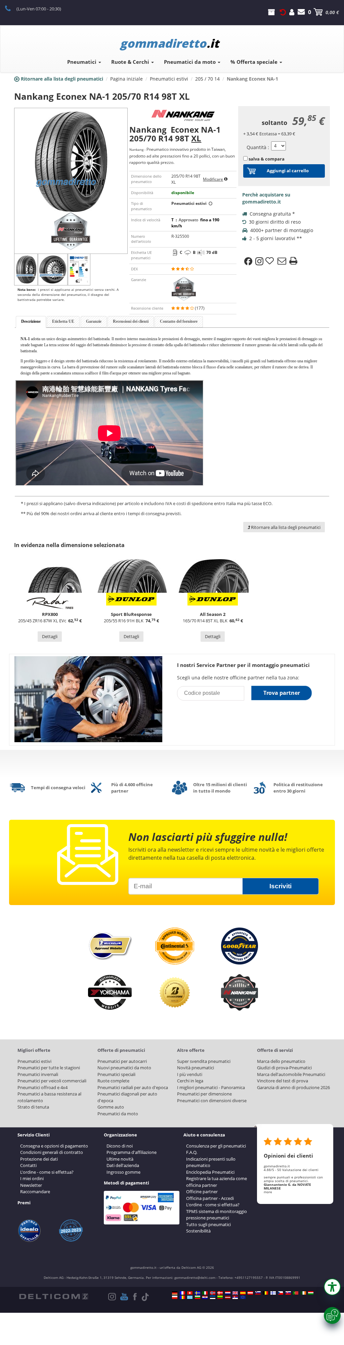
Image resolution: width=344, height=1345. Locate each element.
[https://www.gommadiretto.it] (205, 1293)
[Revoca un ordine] (283, 12)
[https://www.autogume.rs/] (235, 1297)
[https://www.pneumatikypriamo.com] (288, 1293)
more (268, 1192)
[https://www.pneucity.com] (295, 1293)
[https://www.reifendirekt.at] (250, 1293)
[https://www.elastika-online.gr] (189, 1297)
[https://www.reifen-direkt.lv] (227, 1297)
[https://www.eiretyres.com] (303, 1293)
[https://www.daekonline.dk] (220, 1293)
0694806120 (11, 8)
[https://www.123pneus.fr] (182, 1293)
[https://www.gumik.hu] (310, 1293)
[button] (332, 1287)
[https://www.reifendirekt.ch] (189, 1293)
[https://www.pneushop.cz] (280, 1293)
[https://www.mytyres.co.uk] (235, 1293)
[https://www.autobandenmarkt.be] (265, 1293)
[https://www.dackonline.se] (197, 1293)
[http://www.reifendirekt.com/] (243, 1297)
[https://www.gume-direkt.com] (258, 1293)
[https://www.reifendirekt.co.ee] (212, 1297)
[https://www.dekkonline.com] (212, 1293)
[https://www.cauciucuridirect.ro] (182, 1297)
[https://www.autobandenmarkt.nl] (227, 1293)
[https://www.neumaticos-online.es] (243, 1293)
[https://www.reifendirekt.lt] (220, 1297)
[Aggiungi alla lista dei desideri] (270, 261)
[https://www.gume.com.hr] (205, 1297)
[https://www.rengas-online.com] (273, 1293)
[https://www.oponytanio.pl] (174, 1297)
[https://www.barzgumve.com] (197, 1297)
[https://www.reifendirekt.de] (174, 1293)
